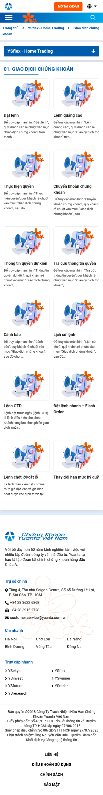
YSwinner (62, 678)
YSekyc (14, 671)
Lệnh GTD (13, 406)
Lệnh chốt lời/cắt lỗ (21, 477)
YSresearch (17, 693)
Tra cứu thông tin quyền (75, 263)
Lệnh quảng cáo (68, 115)
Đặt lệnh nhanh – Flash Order (74, 409)
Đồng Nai (74, 646)
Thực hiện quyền (19, 186)
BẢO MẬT (52, 784)
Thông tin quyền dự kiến (25, 263)
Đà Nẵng (74, 639)
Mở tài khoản (68, 6)
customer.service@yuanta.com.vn (38, 617)
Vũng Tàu (44, 646)
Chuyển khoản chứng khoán (73, 189)
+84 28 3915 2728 (24, 610)
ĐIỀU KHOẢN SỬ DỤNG (51, 764)
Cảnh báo (12, 334)
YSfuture (15, 686)
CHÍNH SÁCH (51, 774)
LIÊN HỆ (51, 754)
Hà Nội (11, 639)
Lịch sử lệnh (64, 334)
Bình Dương (14, 646)
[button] (91, 6)
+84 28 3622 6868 (24, 602)
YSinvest (15, 678)
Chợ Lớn (43, 639)
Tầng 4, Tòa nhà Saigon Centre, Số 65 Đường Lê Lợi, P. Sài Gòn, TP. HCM (52, 592)
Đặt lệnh (11, 115)
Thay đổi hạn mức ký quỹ (76, 477)
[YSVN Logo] (8, 6)
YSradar (61, 686)
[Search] (93, 18)
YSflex (60, 671)
